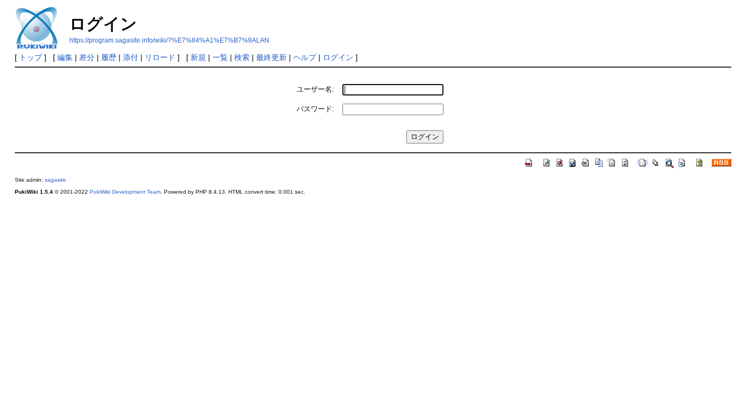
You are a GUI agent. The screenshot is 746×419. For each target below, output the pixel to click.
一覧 (220, 57)
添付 (130, 57)
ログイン (338, 57)
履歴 (108, 57)
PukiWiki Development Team (125, 192)
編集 (65, 57)
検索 (242, 57)
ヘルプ (304, 57)
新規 (198, 57)
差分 (86, 57)
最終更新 (271, 57)
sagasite (55, 180)
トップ (30, 57)
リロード (160, 57)
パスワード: (315, 109)
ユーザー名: (315, 89)
